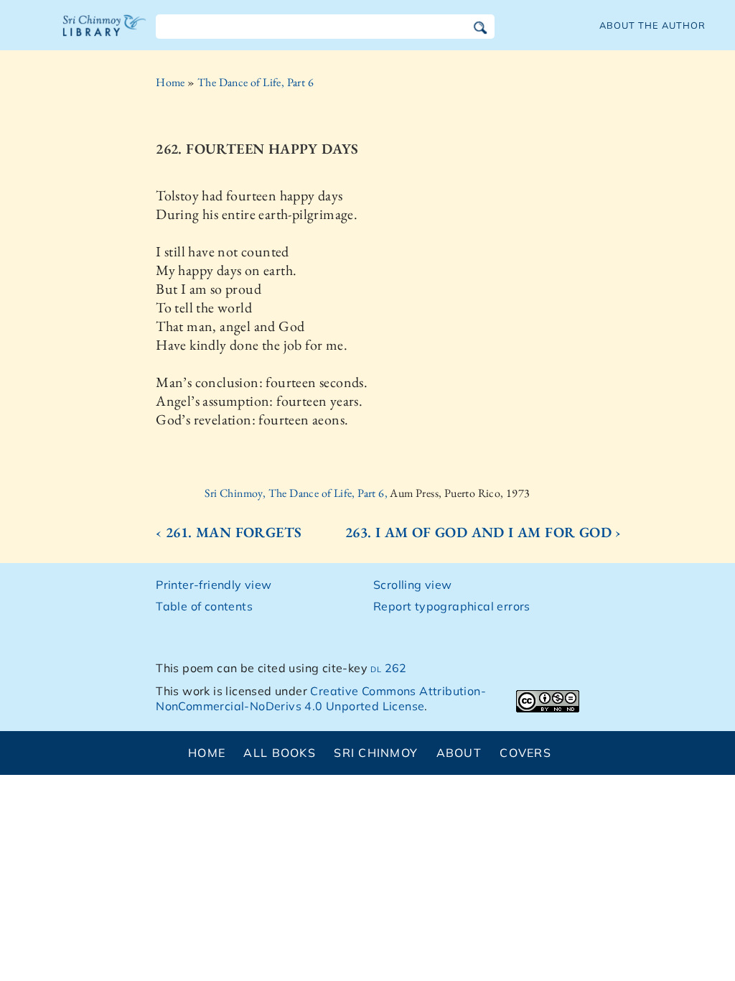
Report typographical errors (451, 606)
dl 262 (388, 668)
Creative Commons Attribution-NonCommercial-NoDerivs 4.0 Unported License (321, 698)
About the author (652, 25)
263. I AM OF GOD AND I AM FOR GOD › (483, 532)
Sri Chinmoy (376, 752)
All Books (279, 752)
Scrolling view (412, 584)
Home (170, 82)
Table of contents (204, 606)
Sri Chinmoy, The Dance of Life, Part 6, (297, 493)
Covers (525, 752)
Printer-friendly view (213, 584)
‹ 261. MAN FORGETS (228, 532)
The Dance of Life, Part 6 (255, 82)
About (459, 752)
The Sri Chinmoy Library (104, 34)
